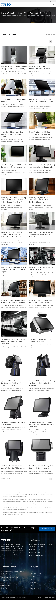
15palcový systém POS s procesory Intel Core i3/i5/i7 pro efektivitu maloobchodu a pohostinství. (13, 200)
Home (5, 16)
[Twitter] (3, 559)
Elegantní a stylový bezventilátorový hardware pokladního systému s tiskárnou (42, 383)
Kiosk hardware (20, 512)
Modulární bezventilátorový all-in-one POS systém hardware (41, 467)
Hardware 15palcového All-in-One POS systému (13, 423)
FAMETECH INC (13, 597)
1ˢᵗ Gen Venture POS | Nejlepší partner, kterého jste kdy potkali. (41, 133)
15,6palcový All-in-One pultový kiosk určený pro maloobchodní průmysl (14, 67)
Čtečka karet (9, 514)
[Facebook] (1, 559)
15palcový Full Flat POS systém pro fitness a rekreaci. (41, 268)
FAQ (32, 585)
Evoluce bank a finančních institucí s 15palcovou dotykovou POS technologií (41, 234)
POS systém (25, 512)
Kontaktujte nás (20, 514)
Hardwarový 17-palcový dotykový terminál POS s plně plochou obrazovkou (13, 341)
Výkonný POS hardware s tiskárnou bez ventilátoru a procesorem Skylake (11, 383)
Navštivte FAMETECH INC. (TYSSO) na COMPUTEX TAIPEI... (11, 585)
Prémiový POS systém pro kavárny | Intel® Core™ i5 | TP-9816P (13, 100)
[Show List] (54, 34)
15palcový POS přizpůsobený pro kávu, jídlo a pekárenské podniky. (13, 301)
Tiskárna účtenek (31, 512)
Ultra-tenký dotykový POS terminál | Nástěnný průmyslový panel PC (13, 166)
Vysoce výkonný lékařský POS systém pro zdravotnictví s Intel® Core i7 (41, 101)
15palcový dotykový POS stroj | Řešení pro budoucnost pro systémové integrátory (40, 200)
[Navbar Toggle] (53, 4)
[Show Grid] (52, 34)
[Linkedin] (5, 559)
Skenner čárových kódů (39, 512)
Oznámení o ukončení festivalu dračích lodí (13, 571)
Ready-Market (52, 597)
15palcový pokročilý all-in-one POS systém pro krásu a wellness (41, 301)
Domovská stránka (36, 571)
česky (53, 1)
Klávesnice (5, 514)
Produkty (33, 576)
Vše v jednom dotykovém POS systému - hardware (40, 341)
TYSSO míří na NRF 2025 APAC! (9, 578)
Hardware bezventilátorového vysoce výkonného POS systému (13, 467)
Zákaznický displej (48, 512)
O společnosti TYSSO (36, 573)
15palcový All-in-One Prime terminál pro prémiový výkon (39, 67)
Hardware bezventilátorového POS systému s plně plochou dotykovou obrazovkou (41, 424)
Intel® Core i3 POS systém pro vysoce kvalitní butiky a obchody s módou (13, 134)
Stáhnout (33, 582)
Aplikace (33, 579)
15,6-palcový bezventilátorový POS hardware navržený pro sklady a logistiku (13, 269)
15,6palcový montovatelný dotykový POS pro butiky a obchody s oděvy (42, 166)
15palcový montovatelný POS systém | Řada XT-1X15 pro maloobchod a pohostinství (11, 234)
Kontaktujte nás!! (47, 528)
